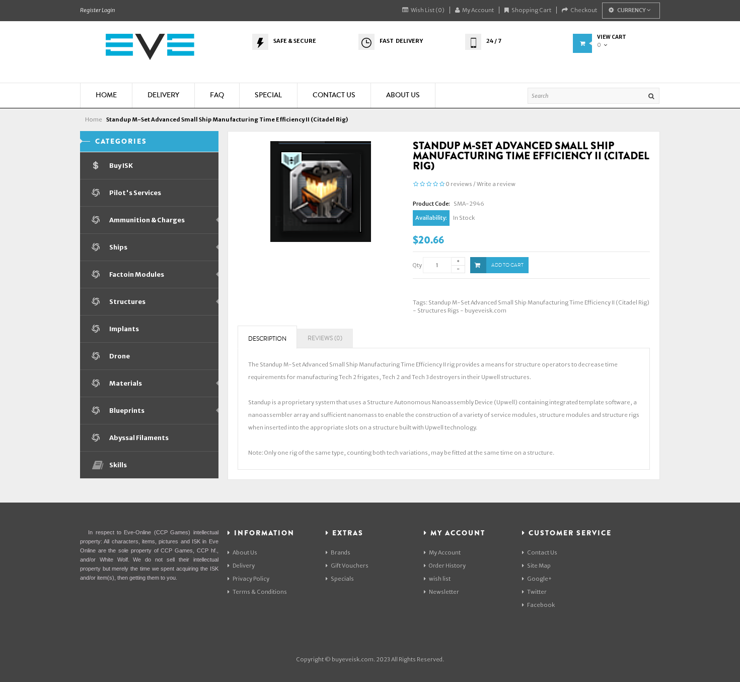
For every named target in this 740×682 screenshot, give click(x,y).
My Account (478, 10)
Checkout (583, 10)
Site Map (539, 565)
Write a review (496, 184)
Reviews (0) (325, 338)
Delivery (244, 565)
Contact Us (542, 552)
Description (267, 339)
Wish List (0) (428, 10)
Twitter (537, 591)
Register (90, 10)
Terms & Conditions (260, 591)
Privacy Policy (251, 578)
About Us (245, 552)
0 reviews (459, 184)
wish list (440, 578)
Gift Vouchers (349, 565)
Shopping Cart (531, 10)
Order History (447, 565)
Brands (340, 552)
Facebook (541, 604)
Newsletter (444, 591)
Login (108, 10)
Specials (342, 578)
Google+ (539, 578)
